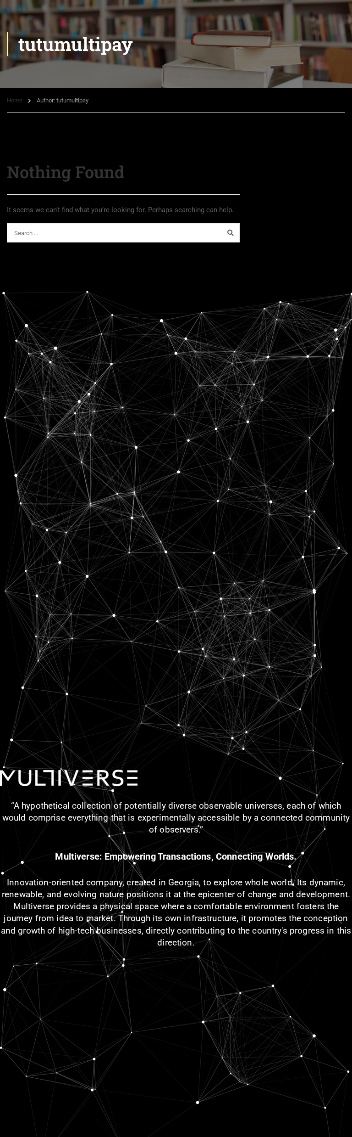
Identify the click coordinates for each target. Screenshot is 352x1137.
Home (14, 100)
